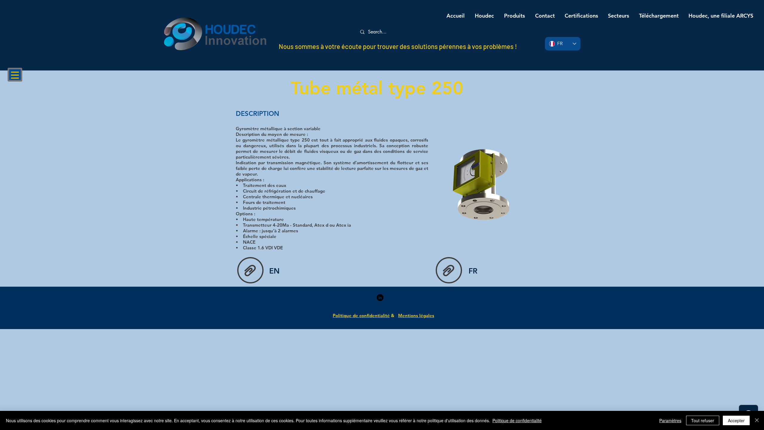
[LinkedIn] (380, 297)
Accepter (736, 420)
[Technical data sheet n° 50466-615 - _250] (250, 270)
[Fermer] (756, 420)
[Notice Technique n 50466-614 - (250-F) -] (448, 270)
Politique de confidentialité (517, 420)
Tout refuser (702, 420)
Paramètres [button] (670, 420)
